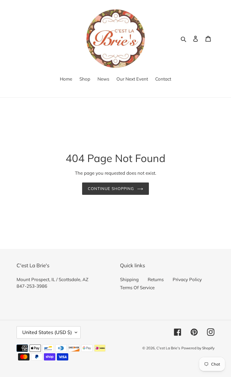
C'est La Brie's (168, 348)
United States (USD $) (47, 332)
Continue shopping (111, 188)
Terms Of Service (137, 287)
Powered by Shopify (197, 348)
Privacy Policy (187, 279)
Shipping (129, 279)
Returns (156, 279)
